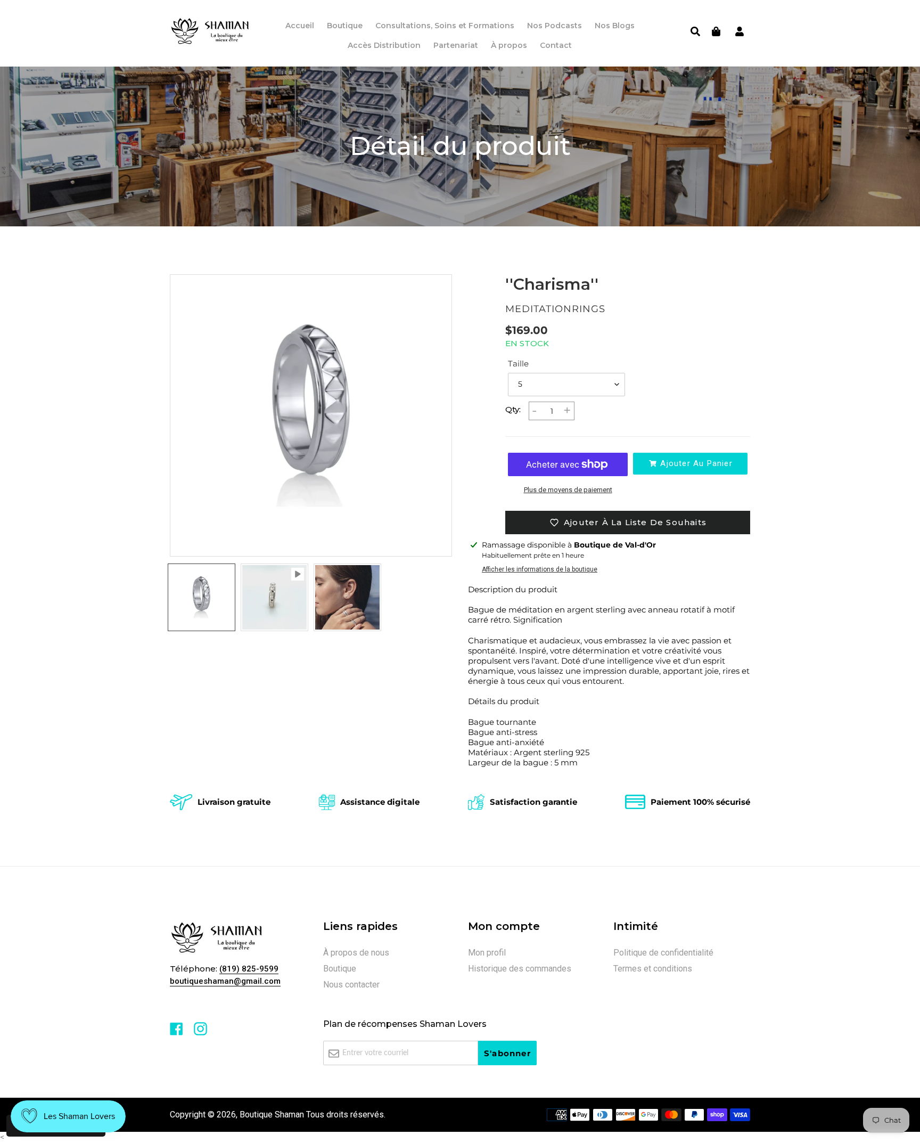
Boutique (339, 969)
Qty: (513, 409)
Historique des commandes (519, 969)
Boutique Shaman (272, 1114)
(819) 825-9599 (248, 969)
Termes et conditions (652, 969)
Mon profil (487, 953)
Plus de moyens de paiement (568, 490)
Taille (518, 363)
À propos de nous (356, 953)
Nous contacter (351, 984)
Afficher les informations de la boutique (539, 569)
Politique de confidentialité (663, 953)
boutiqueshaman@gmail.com (225, 981)
